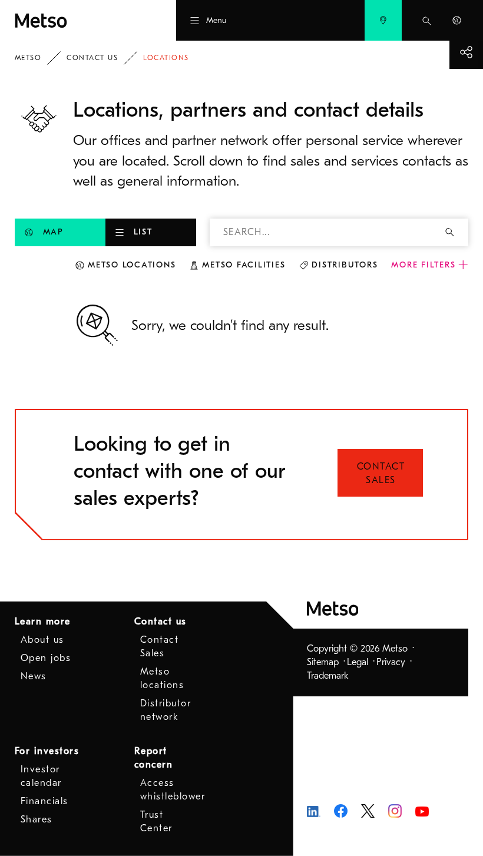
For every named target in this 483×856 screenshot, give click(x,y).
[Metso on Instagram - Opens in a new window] (395, 810)
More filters (423, 265)
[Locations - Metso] (73, 20)
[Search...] (426, 20)
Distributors (345, 265)
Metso (28, 58)
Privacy (390, 662)
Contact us (92, 58)
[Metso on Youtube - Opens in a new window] (422, 810)
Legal (357, 662)
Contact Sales (381, 473)
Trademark (328, 675)
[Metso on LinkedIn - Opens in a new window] (313, 810)
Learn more (43, 621)
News (34, 676)
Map (53, 232)
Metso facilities (243, 265)
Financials (44, 801)
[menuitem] (383, 20)
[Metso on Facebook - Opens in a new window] (341, 810)
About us (42, 639)
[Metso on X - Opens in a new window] (368, 810)
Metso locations (132, 265)
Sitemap (323, 662)
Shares (36, 819)
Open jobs (46, 658)
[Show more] (466, 52)
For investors (47, 751)
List (143, 232)
